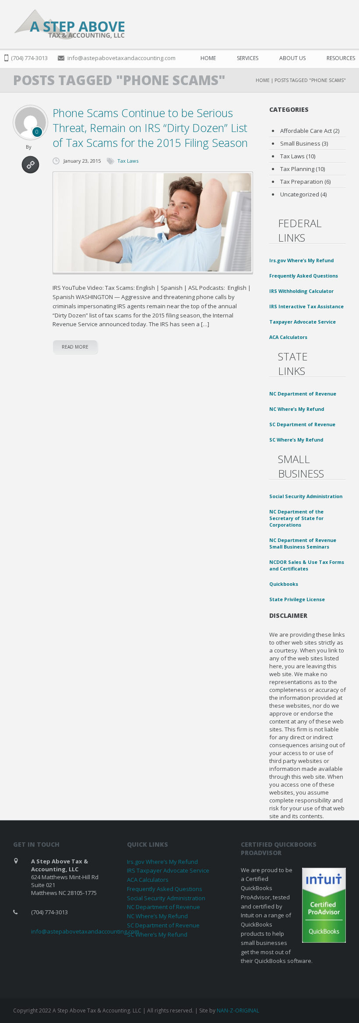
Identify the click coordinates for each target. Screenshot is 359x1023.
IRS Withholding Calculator (301, 291)
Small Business (300, 143)
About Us (292, 58)
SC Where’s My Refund (296, 439)
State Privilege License (297, 599)
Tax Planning (297, 169)
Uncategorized (299, 194)
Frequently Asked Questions (303, 275)
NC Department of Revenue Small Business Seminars (302, 543)
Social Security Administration (305, 496)
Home (208, 58)
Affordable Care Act (306, 131)
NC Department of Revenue (302, 393)
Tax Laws (127, 160)
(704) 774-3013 (29, 58)
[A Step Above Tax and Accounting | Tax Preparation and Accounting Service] (69, 24)
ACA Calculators (288, 337)
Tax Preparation (301, 181)
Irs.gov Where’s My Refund (301, 260)
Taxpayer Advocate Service (302, 321)
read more (75, 347)
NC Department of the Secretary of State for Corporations (296, 518)
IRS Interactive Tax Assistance (306, 306)
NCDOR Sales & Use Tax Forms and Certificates (306, 565)
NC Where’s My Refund (296, 409)
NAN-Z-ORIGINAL (238, 1010)
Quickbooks (283, 584)
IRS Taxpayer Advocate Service (168, 870)
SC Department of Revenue (302, 424)
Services (247, 58)
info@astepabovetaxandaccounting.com (121, 58)
